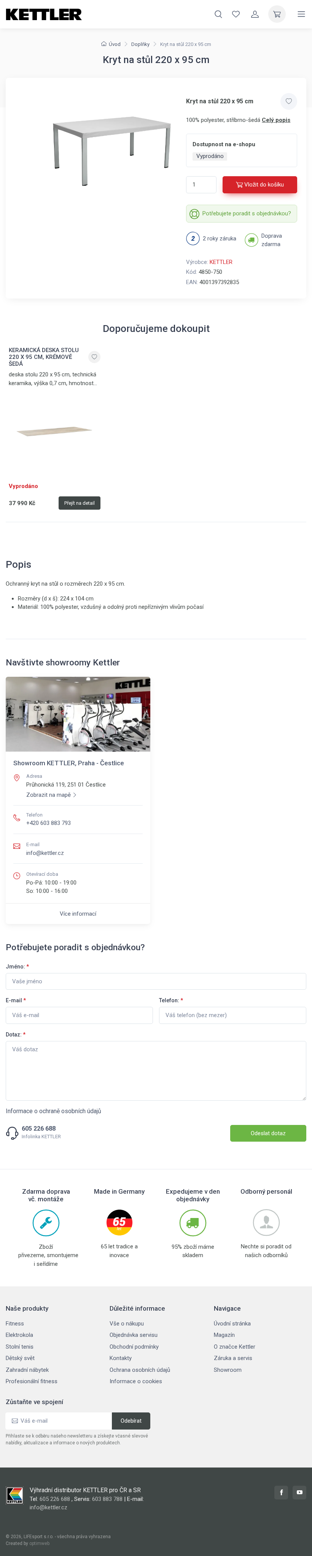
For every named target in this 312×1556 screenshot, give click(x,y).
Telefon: (171, 1000)
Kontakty (121, 1358)
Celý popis (276, 120)
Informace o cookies (136, 1381)
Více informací (78, 913)
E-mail (16, 1000)
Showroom (228, 1369)
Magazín (224, 1335)
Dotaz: (15, 1035)
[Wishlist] (236, 14)
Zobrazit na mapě (48, 794)
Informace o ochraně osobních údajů (53, 1111)
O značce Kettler (234, 1346)
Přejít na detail (79, 503)
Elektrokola (19, 1335)
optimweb (39, 1543)
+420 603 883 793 (48, 823)
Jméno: (17, 967)
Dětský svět (20, 1358)
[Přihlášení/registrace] (255, 14)
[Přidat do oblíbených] (288, 101)
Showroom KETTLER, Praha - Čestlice (68, 763)
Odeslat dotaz (268, 1133)
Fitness (15, 1323)
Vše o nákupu (127, 1323)
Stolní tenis (19, 1346)
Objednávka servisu (134, 1335)
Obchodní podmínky (134, 1346)
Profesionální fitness (31, 1381)
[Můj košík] (277, 14)
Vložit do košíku (264, 184)
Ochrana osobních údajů (140, 1369)
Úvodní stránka (232, 1323)
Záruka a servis (233, 1358)
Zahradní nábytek (27, 1369)
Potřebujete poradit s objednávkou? (246, 213)
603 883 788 (107, 1499)
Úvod (115, 44)
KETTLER (221, 262)
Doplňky (140, 44)
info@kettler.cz (45, 853)
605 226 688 (39, 1129)
